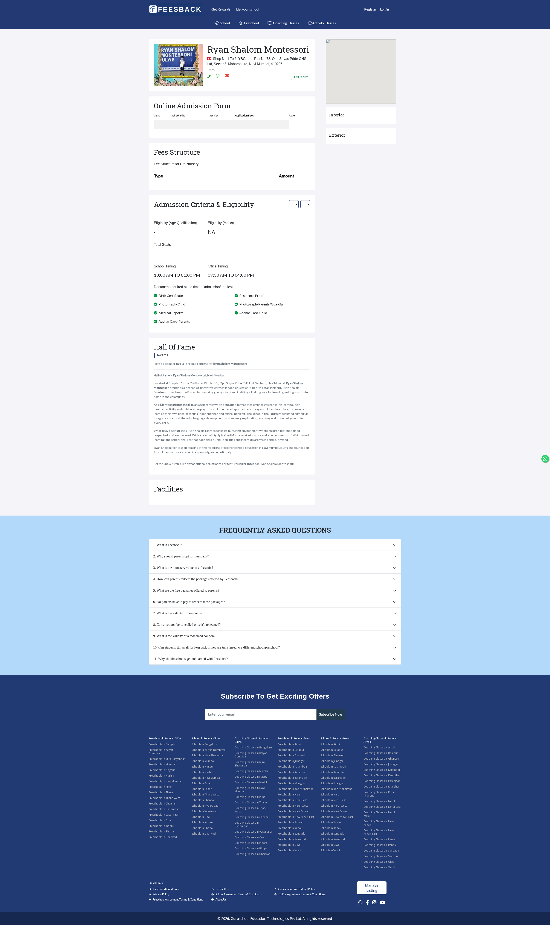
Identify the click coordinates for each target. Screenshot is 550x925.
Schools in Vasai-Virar (205, 811)
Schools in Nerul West (334, 805)
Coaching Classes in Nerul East (382, 807)
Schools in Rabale (331, 828)
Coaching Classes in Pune (250, 797)
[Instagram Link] (374, 902)
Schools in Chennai (203, 800)
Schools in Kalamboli (333, 766)
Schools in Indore (202, 822)
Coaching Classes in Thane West (251, 809)
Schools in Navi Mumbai (206, 778)
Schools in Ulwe (330, 845)
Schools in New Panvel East (337, 817)
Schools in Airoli (330, 744)
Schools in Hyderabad (205, 805)
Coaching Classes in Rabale (380, 845)
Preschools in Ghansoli (291, 755)
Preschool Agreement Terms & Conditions (178, 899)
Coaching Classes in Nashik (251, 782)
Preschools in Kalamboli (292, 766)
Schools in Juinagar (332, 761)
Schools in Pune (201, 783)
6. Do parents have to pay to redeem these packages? (189, 602)
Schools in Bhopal (202, 828)
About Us (220, 899)
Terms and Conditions (166, 889)
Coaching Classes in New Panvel (379, 823)
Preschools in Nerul (289, 794)
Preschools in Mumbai (162, 764)
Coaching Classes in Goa (249, 837)
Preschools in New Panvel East (296, 817)
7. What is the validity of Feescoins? (177, 613)
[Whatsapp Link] (360, 902)
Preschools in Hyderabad (164, 809)
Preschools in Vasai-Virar (164, 815)
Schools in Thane (202, 789)
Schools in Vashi (330, 850)
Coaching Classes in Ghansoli (381, 758)
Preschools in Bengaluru (163, 744)
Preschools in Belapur (291, 750)
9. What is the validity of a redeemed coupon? (184, 636)
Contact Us (222, 889)
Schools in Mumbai (203, 761)
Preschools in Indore (161, 826)
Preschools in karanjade (292, 778)
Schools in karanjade (333, 778)
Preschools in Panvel (290, 822)
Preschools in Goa (160, 820)
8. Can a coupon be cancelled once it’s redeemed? (187, 624)
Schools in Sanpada (332, 833)
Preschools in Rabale (290, 828)
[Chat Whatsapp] (545, 458)
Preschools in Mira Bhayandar (167, 759)
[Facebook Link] (367, 902)
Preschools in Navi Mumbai (165, 781)
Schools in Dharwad (204, 833)
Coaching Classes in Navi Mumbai (250, 789)
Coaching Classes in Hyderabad (247, 824)
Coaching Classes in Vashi (379, 867)
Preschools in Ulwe (289, 845)
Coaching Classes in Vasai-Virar (253, 831)
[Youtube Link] (382, 902)
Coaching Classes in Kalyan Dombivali (251, 754)
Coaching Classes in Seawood (382, 856)
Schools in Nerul (330, 794)
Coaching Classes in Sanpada (381, 850)
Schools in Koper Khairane (336, 789)
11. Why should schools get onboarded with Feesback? (190, 659)
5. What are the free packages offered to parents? (186, 590)
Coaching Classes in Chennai (252, 817)
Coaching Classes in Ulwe (379, 862)
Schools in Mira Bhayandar (208, 755)
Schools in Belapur (332, 750)
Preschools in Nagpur (162, 770)
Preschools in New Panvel (293, 811)
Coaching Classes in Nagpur (252, 776)
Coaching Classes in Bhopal (251, 848)
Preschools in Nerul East (292, 800)
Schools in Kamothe (332, 772)
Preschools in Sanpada (291, 833)
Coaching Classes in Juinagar (381, 764)
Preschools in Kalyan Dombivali (161, 751)
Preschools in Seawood (292, 839)
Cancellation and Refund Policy (296, 889)
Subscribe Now (330, 714)
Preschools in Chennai (162, 803)
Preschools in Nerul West (293, 805)
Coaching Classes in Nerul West (379, 814)
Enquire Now (300, 77)
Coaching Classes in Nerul (379, 801)
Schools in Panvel (331, 822)
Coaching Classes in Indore (251, 843)
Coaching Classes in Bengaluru (253, 747)
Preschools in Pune (160, 787)
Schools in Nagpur (203, 766)
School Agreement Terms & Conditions (238, 894)
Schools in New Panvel (334, 811)
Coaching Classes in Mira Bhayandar (250, 763)
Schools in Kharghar (333, 783)
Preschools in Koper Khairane (295, 789)
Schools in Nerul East (333, 800)
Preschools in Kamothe (292, 772)
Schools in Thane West (205, 794)
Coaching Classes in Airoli (379, 747)
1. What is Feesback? (167, 545)
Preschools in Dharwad (163, 837)
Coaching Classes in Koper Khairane (380, 793)
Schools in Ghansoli (332, 755)
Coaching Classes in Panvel (380, 839)
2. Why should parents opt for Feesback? (181, 556)
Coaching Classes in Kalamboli (382, 770)
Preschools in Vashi (289, 850)
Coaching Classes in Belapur (381, 753)
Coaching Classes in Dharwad (252, 854)
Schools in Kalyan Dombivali (209, 750)
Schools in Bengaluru (204, 744)
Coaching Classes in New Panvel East (379, 832)
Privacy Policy (161, 894)
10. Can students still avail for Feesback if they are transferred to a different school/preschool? (216, 647)
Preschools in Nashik (161, 775)
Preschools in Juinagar (291, 761)
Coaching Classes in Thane (251, 802)
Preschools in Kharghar (292, 783)
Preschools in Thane (161, 792)
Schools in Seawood (333, 839)
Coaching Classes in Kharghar (381, 786)
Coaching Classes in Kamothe (381, 775)
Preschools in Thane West (164, 798)
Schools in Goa (201, 817)
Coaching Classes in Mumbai (252, 771)
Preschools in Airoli (289, 744)
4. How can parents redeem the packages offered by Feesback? (195, 579)
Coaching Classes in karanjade (382, 781)
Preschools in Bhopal (161, 831)
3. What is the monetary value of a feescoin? (183, 567)
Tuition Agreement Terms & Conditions (301, 894)
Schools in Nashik (202, 772)
